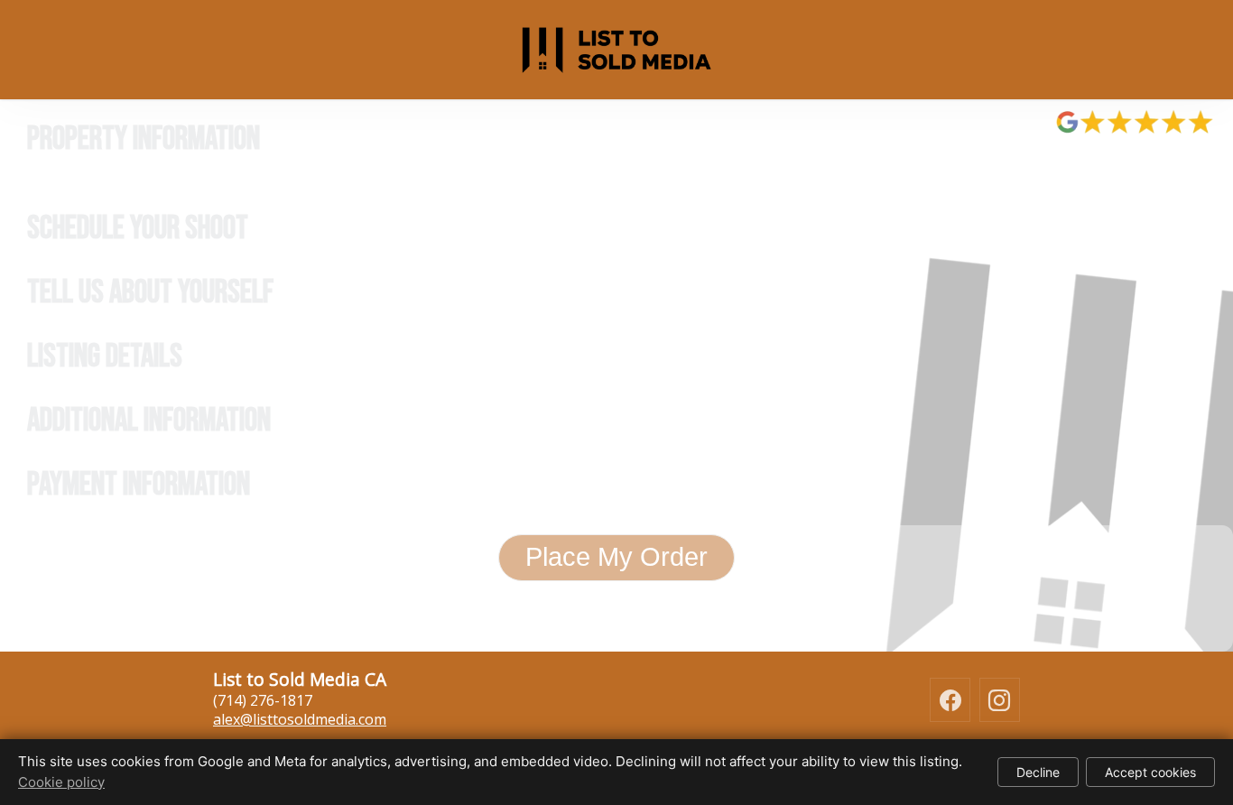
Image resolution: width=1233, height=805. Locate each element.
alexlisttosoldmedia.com (299, 719)
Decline (1038, 772)
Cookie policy (61, 782)
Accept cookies (1150, 772)
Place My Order (616, 556)
